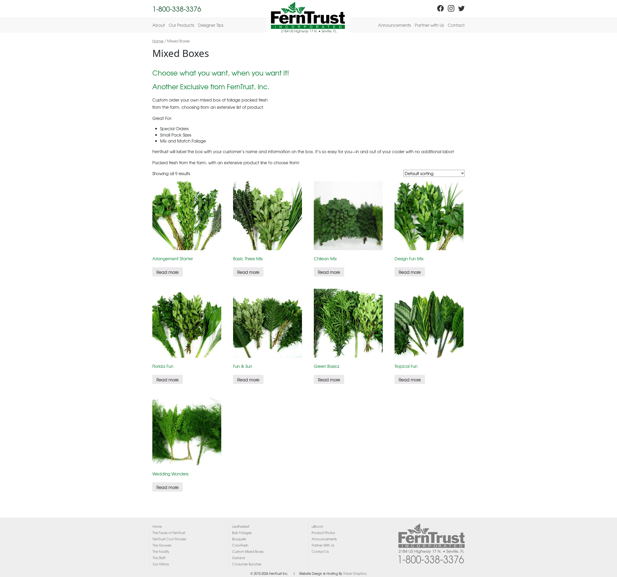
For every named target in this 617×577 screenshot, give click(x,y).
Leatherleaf (240, 526)
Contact (456, 25)
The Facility (161, 551)
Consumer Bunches (246, 564)
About (158, 25)
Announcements (394, 25)
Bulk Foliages (242, 532)
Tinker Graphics (355, 573)
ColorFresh (240, 545)
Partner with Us (429, 25)
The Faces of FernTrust (169, 532)
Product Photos (323, 532)
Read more (167, 272)
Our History (161, 564)
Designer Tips (210, 25)
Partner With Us (323, 545)
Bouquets (239, 539)
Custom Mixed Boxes (247, 551)
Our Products (181, 25)
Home (157, 41)
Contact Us (320, 551)
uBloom (317, 526)
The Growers (162, 545)
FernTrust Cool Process (169, 539)
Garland (238, 558)
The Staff (159, 558)
